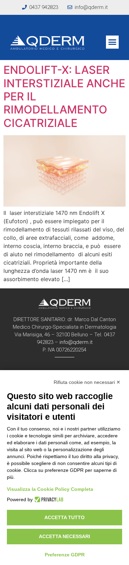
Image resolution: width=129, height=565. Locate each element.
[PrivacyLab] (48, 499)
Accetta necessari (64, 536)
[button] (112, 42)
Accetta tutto (64, 517)
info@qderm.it (76, 342)
